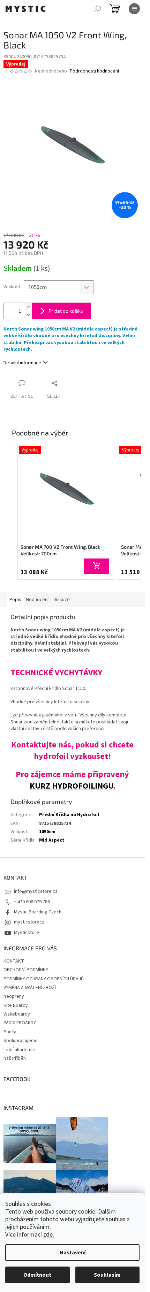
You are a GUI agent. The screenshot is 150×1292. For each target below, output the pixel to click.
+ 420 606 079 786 (32, 901)
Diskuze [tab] (61, 599)
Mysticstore (26, 932)
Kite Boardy (15, 1005)
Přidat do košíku (65, 311)
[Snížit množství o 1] (28, 315)
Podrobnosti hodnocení (94, 71)
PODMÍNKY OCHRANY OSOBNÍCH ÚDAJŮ (43, 978)
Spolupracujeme (20, 1040)
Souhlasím (107, 1275)
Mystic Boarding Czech (37, 912)
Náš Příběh (14, 1058)
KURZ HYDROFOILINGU (71, 786)
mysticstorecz (29, 922)
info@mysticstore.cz (36, 891)
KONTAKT (13, 961)
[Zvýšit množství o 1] (28, 307)
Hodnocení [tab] (37, 599)
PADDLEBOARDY (19, 1022)
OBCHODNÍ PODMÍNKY (25, 969)
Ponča (9, 1031)
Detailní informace (22, 362)
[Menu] (134, 9)
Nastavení (72, 1252)
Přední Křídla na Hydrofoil (69, 814)
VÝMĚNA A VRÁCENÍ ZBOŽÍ (29, 987)
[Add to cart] (96, 566)
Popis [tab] (15, 599)
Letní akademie (19, 1049)
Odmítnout (37, 1275)
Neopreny (13, 996)
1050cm (47, 831)
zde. (48, 1234)
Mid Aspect (52, 840)
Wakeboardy (16, 1014)
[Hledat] (98, 9)
